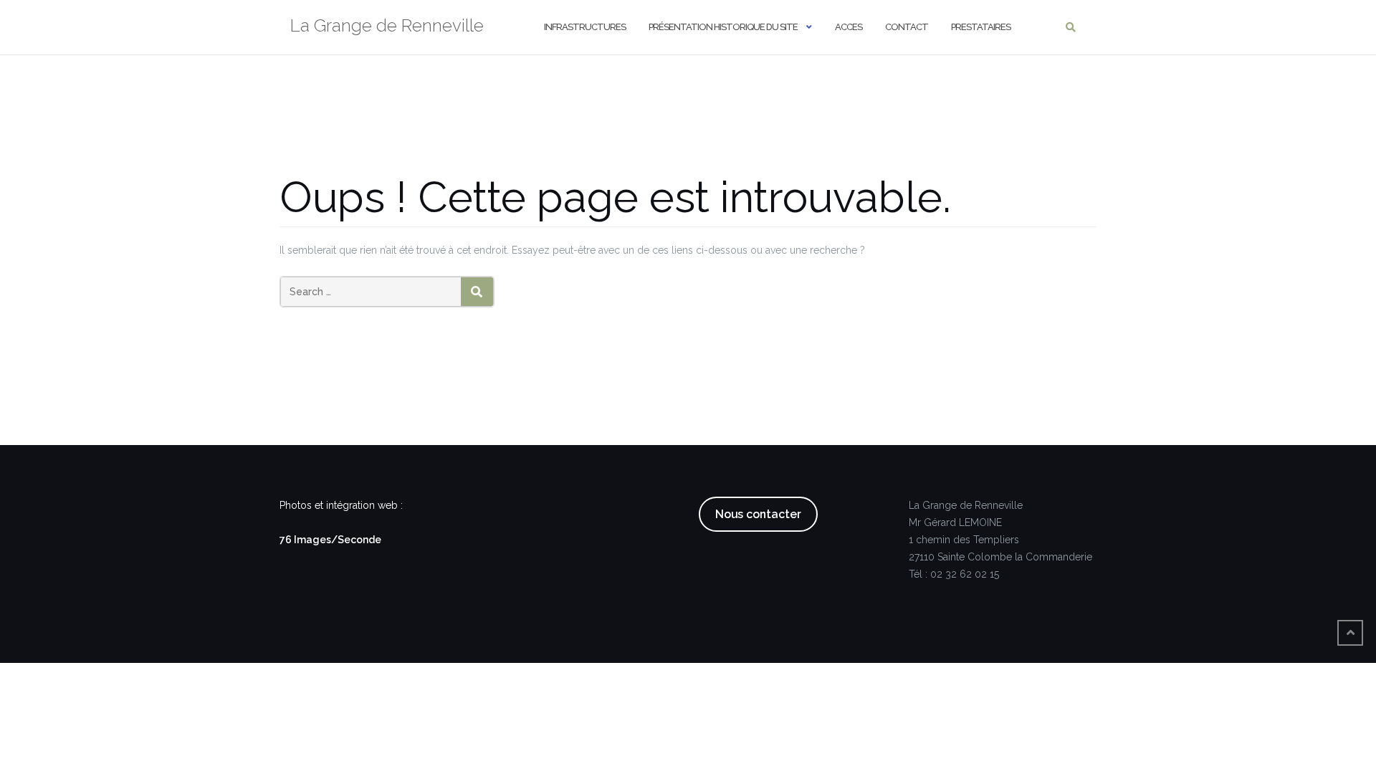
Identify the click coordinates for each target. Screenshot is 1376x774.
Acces (848, 27)
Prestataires (980, 27)
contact (906, 27)
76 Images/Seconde (330, 539)
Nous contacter (758, 514)
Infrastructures (585, 27)
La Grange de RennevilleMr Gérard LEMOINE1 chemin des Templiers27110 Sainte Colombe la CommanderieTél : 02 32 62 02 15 (1000, 540)
